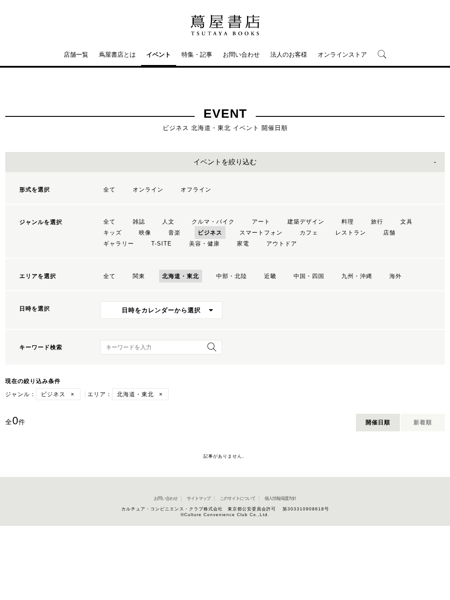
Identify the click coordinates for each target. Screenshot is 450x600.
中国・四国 (309, 276)
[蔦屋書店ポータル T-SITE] (225, 25)
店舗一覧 (76, 54)
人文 (168, 221)
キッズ (112, 232)
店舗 (389, 232)
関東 (139, 276)
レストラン (350, 232)
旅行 (377, 221)
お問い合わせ (241, 54)
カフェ (309, 232)
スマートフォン (261, 232)
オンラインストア (342, 54)
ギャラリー (118, 243)
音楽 (174, 232)
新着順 (423, 422)
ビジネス (210, 232)
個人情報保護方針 (280, 498)
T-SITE (161, 243)
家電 (243, 243)
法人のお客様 (288, 54)
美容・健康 (204, 243)
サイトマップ (198, 498)
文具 (406, 221)
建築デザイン (305, 221)
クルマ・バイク (213, 221)
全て (109, 189)
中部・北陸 (231, 276)
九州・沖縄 (356, 276)
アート (261, 221)
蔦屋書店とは (117, 54)
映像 (145, 232)
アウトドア (281, 243)
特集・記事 (196, 54)
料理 (347, 221)
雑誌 (139, 221)
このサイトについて (237, 498)
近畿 (270, 276)
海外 (395, 276)
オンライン (148, 189)
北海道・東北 (180, 276)
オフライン (196, 189)
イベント (158, 54)
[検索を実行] (209, 350)
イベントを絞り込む (225, 162)
